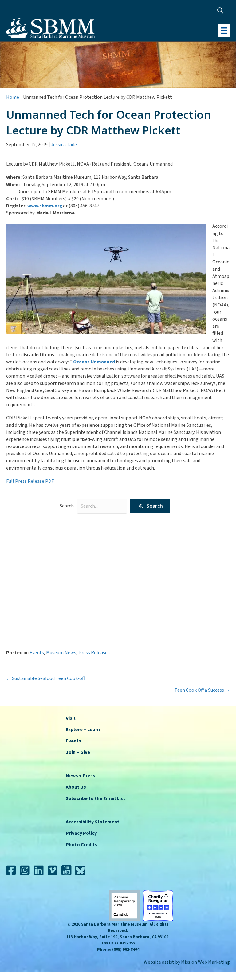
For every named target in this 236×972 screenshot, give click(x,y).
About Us (76, 787)
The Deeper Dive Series (86, 589)
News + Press (80, 775)
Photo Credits (81, 844)
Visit (71, 718)
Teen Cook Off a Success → (202, 690)
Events (70, 550)
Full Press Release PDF (30, 481)
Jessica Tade (64, 144)
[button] (222, 10)
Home (12, 97)
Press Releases (78, 579)
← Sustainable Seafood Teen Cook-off (45, 678)
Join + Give (78, 752)
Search (67, 505)
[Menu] (224, 30)
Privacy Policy (81, 833)
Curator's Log (77, 541)
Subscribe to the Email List (95, 798)
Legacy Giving (77, 560)
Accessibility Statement (92, 821)
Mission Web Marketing (205, 962)
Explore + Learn (83, 729)
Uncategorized (78, 598)
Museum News (78, 570)
